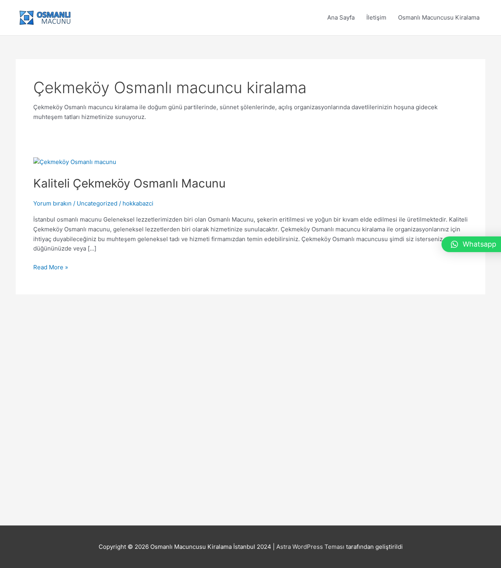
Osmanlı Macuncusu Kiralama (438, 17)
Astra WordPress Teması (310, 546)
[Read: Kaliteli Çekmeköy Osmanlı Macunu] (74, 162)
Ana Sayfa (341, 17)
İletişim (376, 17)
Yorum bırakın (52, 203)
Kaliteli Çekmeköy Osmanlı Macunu (129, 183)
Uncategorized (97, 203)
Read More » (50, 267)
